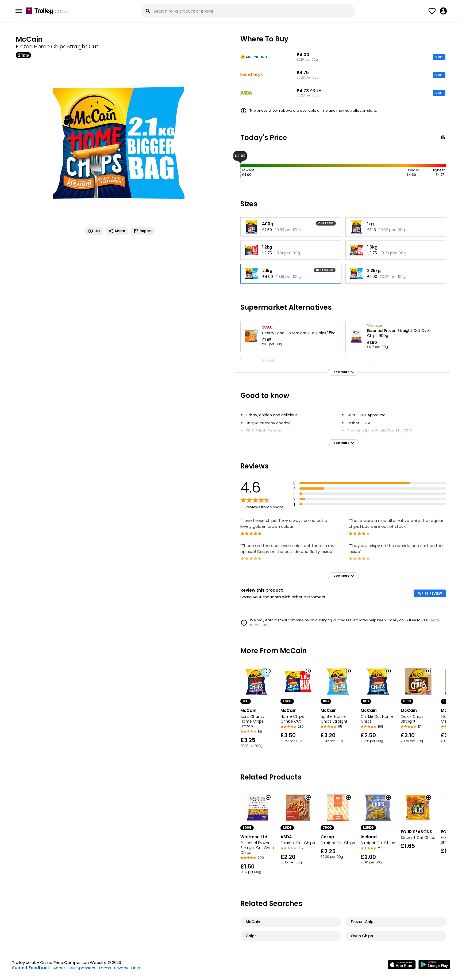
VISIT (439, 57)
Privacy (121, 968)
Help (135, 968)
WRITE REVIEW (430, 593)
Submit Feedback (31, 968)
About (59, 968)
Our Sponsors (82, 968)
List (97, 230)
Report (146, 230)
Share (120, 230)
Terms (104, 968)
